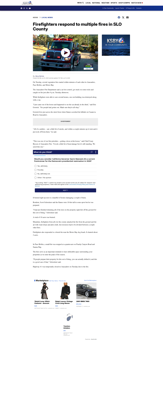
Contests (138, 8)
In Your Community (108, 8)
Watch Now (136, 3)
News (35, 17)
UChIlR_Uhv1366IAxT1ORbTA (30, 8)
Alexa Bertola (39, 76)
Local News (47, 17)
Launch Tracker (119, 8)
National (96, 3)
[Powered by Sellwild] (93, 339)
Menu (79, 3)
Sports (114, 3)
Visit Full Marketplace (90, 280)
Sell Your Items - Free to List (57, 281)
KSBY (27, 8)
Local (88, 3)
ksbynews (22, 8)
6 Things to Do (130, 8)
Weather (105, 3)
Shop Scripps (124, 3)
